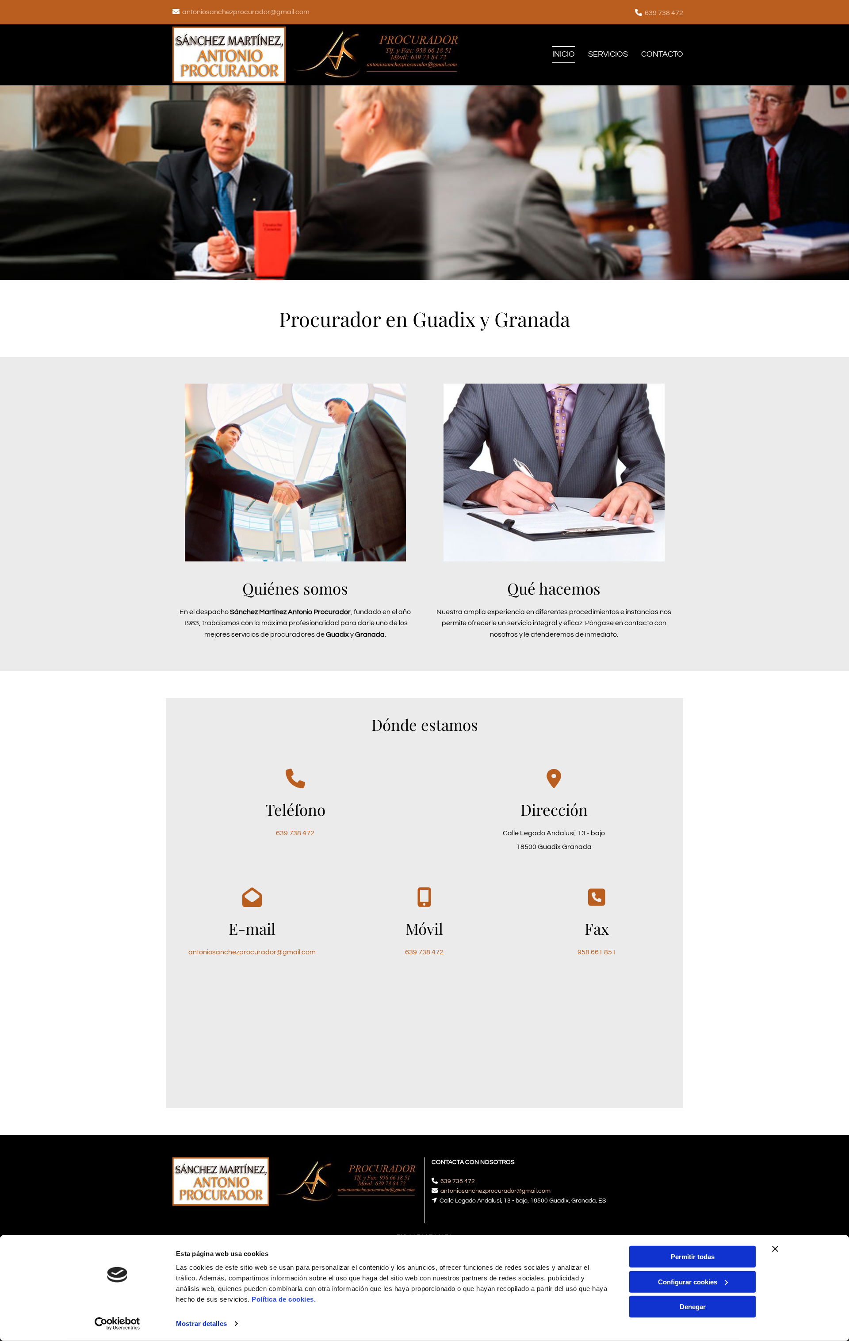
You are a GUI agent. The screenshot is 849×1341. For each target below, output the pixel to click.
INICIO (563, 54)
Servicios (608, 54)
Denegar (693, 1306)
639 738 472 (664, 12)
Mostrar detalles (201, 1323)
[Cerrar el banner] (775, 1249)
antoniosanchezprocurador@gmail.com (246, 11)
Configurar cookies (687, 1281)
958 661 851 (596, 952)
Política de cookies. (284, 1299)
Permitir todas (693, 1256)
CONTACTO (662, 54)
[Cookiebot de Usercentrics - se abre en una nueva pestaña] (117, 1323)
